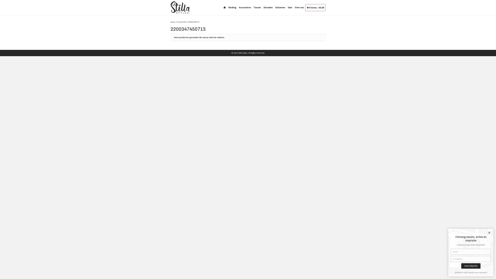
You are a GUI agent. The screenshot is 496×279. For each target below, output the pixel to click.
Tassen (257, 7)
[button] (471, 266)
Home (173, 22)
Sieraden (268, 7)
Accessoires (245, 7)
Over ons (299, 7)
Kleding (232, 7)
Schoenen (280, 7)
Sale (290, 7)
